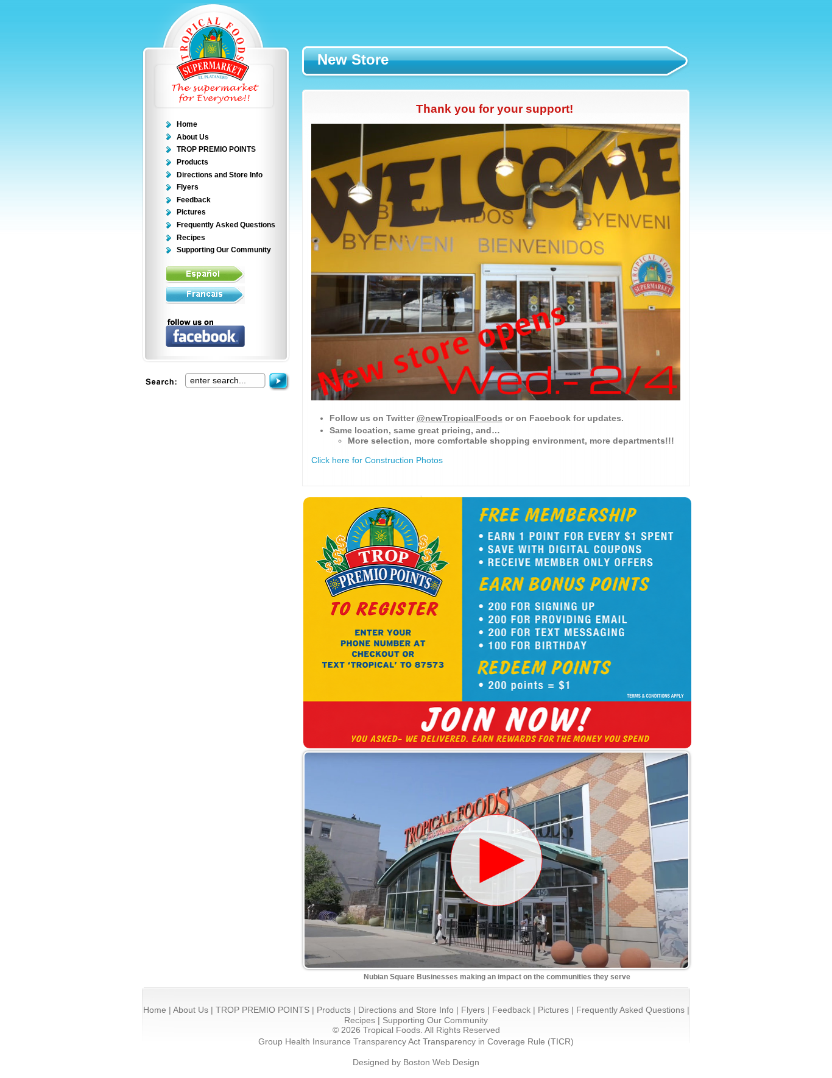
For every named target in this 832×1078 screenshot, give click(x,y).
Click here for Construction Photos (377, 460)
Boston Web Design (441, 1062)
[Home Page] (215, 106)
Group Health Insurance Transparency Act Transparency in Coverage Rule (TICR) (416, 1041)
